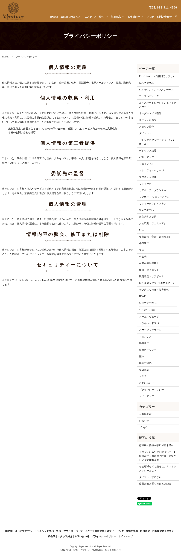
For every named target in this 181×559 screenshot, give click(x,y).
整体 (101, 16)
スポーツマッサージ (150, 330)
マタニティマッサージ (151, 170)
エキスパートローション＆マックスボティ (157, 104)
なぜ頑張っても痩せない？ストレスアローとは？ (157, 468)
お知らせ (144, 420)
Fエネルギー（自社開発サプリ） (157, 76)
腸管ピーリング (147, 350)
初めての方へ (146, 210)
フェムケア (145, 336)
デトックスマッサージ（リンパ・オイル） (157, 142)
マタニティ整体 (147, 177)
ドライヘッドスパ (149, 323)
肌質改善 (144, 343)
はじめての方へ (69, 16)
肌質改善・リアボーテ (151, 276)
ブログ (150, 16)
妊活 (141, 230)
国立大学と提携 (147, 216)
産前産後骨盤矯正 (149, 263)
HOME (54, 16)
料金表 (143, 256)
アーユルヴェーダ (149, 96)
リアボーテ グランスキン (154, 190)
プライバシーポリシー (151, 389)
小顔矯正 (144, 243)
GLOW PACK (146, 83)
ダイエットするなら (150, 477)
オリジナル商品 (147, 120)
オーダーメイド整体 (150, 113)
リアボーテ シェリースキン (154, 197)
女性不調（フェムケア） (152, 223)
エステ (88, 16)
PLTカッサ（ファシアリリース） (157, 89)
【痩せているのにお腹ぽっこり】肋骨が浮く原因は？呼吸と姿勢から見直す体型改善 (157, 456)
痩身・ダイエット (149, 270)
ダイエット (145, 133)
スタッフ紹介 (146, 126)
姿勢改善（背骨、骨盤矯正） (155, 236)
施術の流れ (145, 363)
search (176, 16)
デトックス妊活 (147, 150)
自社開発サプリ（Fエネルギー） (157, 283)
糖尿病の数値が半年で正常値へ (156, 445)
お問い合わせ (164, 16)
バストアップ (146, 157)
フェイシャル (146, 163)
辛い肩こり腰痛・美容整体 (154, 289)
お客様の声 (134, 16)
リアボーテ (145, 183)
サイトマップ (146, 396)
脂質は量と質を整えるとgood (155, 483)
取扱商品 (116, 16)
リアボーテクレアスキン (152, 203)
